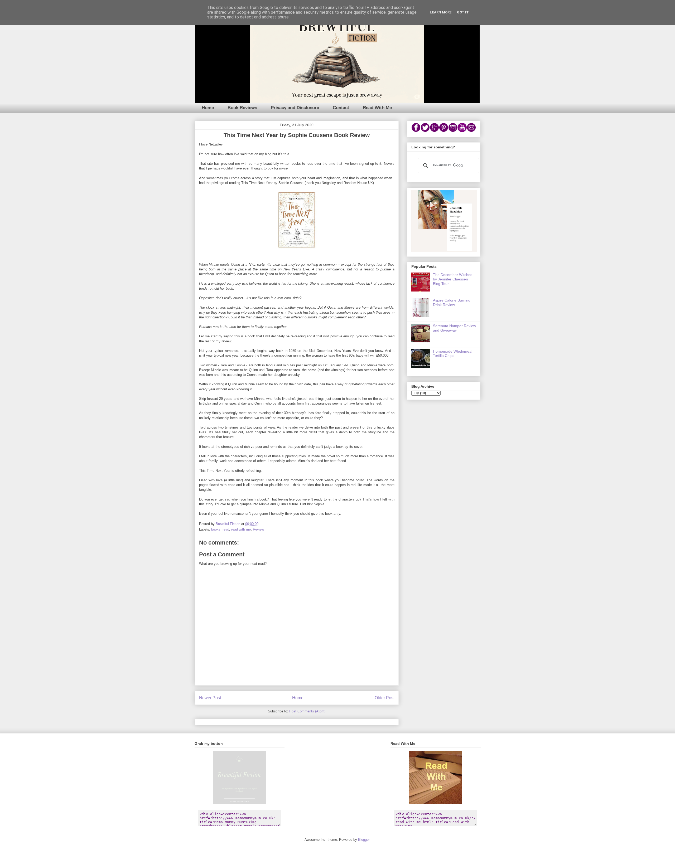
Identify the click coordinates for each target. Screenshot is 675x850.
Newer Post (210, 698)
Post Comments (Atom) (307, 711)
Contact (341, 107)
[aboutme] (444, 250)
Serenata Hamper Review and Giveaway (454, 328)
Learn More (441, 12)
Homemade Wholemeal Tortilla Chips (452, 353)
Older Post (384, 698)
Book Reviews (242, 107)
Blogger (363, 840)
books (215, 529)
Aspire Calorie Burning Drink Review (451, 302)
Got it (463, 12)
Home (208, 107)
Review (258, 529)
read (226, 529)
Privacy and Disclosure (295, 107)
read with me (241, 529)
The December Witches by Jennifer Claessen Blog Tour (452, 279)
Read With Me (377, 107)
